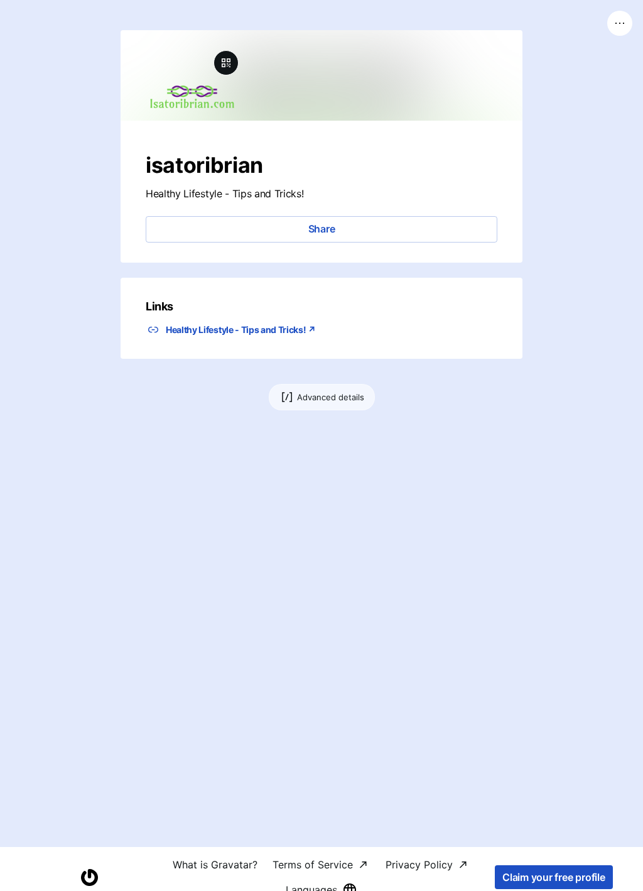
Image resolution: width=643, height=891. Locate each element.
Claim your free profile (553, 877)
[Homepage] (89, 877)
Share (321, 228)
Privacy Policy (419, 864)
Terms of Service (313, 864)
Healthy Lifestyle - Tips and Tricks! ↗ (241, 329)
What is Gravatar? (215, 864)
